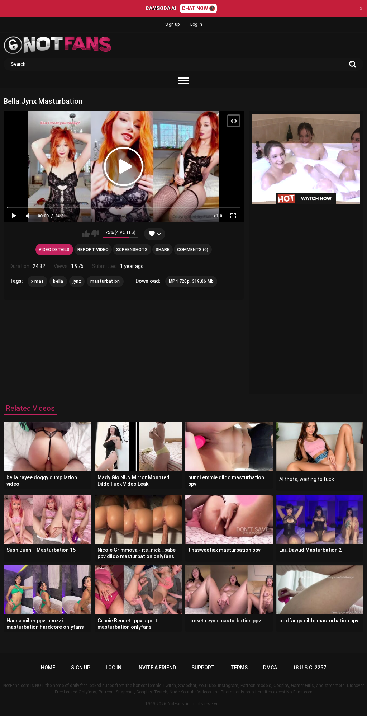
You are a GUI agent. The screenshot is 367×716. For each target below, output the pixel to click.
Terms (239, 667)
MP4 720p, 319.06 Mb (191, 281)
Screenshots (132, 249)
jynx (77, 281)
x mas (37, 281)
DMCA (270, 667)
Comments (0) (192, 249)
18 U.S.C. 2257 (309, 667)
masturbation (105, 281)
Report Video (93, 249)
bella (58, 281)
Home (48, 667)
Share (163, 249)
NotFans (176, 703)
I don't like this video (95, 233)
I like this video (86, 233)
